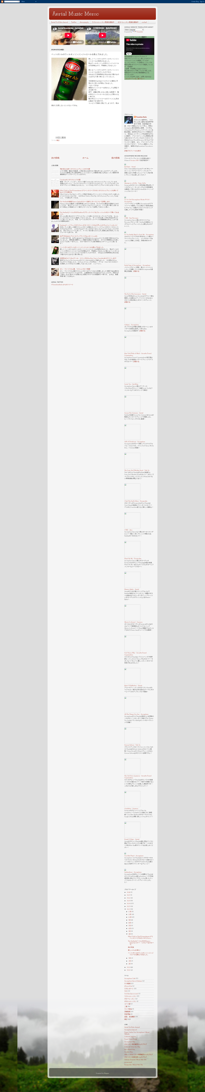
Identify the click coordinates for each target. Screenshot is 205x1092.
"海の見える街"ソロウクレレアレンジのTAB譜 (75, 169)
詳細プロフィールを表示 (132, 151)
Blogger (106, 1073)
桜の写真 (131, 947)
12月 (130, 912)
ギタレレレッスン (130, 1001)
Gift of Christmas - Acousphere (134, 442)
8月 (129, 923)
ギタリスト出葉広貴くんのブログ (135, 1057)
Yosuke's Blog (128, 1052)
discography (84, 22)
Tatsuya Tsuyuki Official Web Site (135, 1060)
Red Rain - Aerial (129, 167)
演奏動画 (127, 1012)
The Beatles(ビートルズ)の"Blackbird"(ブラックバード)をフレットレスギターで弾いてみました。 (89, 213)
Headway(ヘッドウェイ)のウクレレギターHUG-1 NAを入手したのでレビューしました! (88, 225)
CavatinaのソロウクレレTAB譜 (70, 180)
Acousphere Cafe (129, 978)
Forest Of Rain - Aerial (131, 839)
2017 (128, 895)
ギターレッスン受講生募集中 (128, 22)
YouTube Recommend (131, 994)
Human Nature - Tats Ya (132, 745)
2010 (129, 970)
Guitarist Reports (130, 1036)
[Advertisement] (85, 150)
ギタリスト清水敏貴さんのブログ (135, 1044)
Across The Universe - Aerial (133, 413)
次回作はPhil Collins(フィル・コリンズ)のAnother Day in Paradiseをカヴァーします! (88, 258)
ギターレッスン (129, 999)
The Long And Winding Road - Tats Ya (136, 470)
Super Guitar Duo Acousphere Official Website (136, 1033)
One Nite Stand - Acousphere (133, 856)
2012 (128, 909)
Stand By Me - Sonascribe (132, 558)
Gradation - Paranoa (131, 808)
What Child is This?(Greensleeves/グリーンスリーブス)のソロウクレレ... (140, 937)
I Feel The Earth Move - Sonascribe (135, 501)
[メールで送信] (57, 137)
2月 (129, 961)
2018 (129, 892)
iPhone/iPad (128, 986)
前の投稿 (115, 158)
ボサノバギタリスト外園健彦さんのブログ (138, 1054)
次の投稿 (55, 158)
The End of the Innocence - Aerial (135, 294)
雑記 (57, 140)
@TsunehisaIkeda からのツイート (62, 285)
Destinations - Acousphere (132, 872)
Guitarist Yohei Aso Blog (132, 1047)
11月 (130, 914)
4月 (129, 934)
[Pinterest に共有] (65, 137)
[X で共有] (61, 137)
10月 (130, 917)
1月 (129, 964)
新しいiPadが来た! (134, 950)
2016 (128, 898)
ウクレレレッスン (130, 996)
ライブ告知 (128, 1009)
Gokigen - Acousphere (131, 325)
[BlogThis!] (59, 137)
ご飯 (125, 1006)
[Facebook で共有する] (63, 137)
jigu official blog (129, 1049)
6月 (129, 928)
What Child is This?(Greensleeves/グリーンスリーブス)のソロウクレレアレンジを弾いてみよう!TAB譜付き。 (89, 191)
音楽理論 (127, 1014)
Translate (140, 32)
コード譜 (127, 1004)
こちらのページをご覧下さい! (134, 79)
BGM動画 (127, 983)
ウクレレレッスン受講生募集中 (103, 22)
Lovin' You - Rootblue (131, 384)
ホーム (85, 158)
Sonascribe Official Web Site (133, 1065)
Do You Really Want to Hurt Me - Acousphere (139, 234)
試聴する (136, 271)
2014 (128, 903)
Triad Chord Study (130, 1039)
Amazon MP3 (134, 160)
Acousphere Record (130, 1030)
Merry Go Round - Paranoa (133, 622)
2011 (128, 967)
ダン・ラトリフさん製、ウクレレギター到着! (75, 269)
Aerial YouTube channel (59, 22)
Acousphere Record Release (133, 981)
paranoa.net (128, 1062)
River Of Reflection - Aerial (133, 685)
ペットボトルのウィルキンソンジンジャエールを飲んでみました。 (82, 247)
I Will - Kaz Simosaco (131, 218)
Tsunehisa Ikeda (141, 117)
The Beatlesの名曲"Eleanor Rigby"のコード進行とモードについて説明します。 (85, 202)
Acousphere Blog (129, 1042)
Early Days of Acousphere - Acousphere (137, 265)
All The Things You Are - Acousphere (136, 714)
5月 (129, 931)
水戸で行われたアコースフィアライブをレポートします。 (79, 236)
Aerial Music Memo (75, 13)
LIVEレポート (128, 989)
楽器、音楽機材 (129, 1017)
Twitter (73, 22)
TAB (125, 991)
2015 (128, 901)
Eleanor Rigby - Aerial (131, 589)
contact (144, 22)
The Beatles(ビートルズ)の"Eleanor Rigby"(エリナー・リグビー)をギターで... (141, 942)
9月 (129, 920)
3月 (129, 958)
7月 (129, 926)
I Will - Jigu (128, 530)
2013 (128, 906)
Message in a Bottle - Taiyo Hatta (135, 183)
